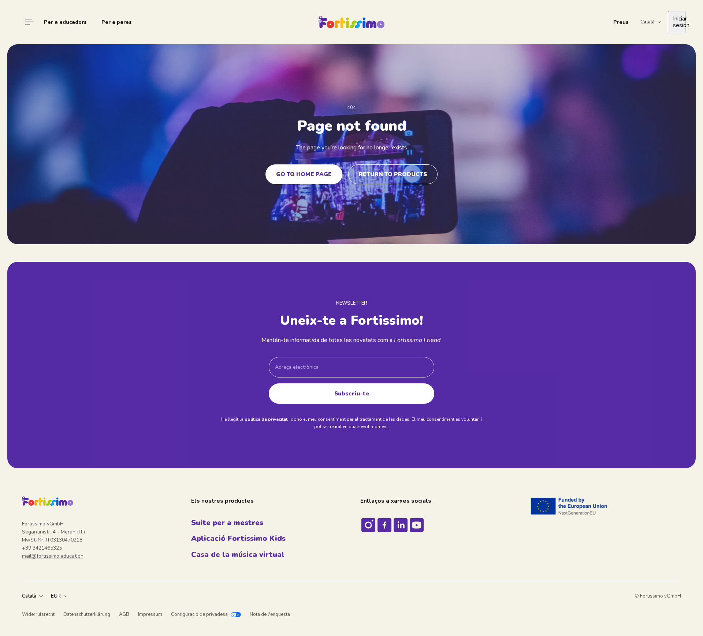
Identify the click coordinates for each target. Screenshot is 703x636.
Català (29, 595)
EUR (56, 595)
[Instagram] (368, 525)
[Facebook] (384, 525)
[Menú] (29, 22)
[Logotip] (351, 22)
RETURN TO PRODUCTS (393, 174)
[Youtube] (417, 525)
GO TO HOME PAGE (304, 174)
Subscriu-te (351, 393)
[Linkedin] (401, 525)
